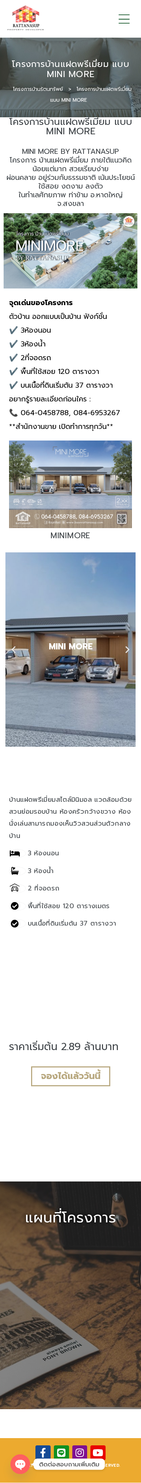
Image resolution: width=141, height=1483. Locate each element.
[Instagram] (79, 1453)
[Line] (61, 1453)
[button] (13, 649)
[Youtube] (98, 1453)
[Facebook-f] (43, 1453)
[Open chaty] (20, 1464)
